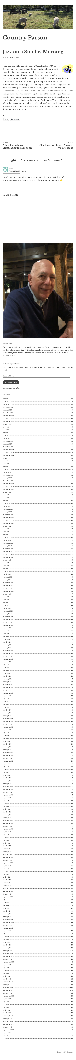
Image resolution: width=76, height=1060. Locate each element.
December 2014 (8, 786)
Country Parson (25, 37)
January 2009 (7, 985)
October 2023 (7, 486)
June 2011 (6, 902)
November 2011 (8, 891)
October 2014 (7, 792)
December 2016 (8, 718)
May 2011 (6, 905)
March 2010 (7, 945)
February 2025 (8, 441)
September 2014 (8, 795)
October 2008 (7, 993)
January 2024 (7, 478)
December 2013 (8, 820)
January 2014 (7, 817)
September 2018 (8, 659)
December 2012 (8, 854)
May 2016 (6, 738)
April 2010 (6, 942)
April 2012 (6, 877)
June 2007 (6, 1038)
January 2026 (7, 410)
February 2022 (8, 543)
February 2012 (7, 883)
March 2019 (7, 642)
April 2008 (6, 1010)
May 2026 (6, 399)
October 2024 (7, 452)
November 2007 (8, 1024)
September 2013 (8, 829)
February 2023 (8, 509)
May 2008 (6, 1007)
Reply (24, 171)
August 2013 (7, 832)
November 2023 (8, 483)
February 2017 (7, 713)
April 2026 (6, 401)
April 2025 (6, 435)
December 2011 (8, 888)
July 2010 (6, 934)
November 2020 (8, 585)
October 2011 (7, 894)
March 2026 (7, 404)
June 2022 (6, 532)
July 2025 (6, 427)
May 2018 (6, 670)
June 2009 (6, 970)
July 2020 (6, 597)
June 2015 (6, 769)
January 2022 (7, 546)
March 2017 (6, 710)
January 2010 (7, 951)
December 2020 (8, 583)
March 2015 (7, 778)
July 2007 (6, 1035)
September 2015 (8, 761)
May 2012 (6, 874)
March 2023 (7, 506)
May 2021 (6, 568)
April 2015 (6, 775)
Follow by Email (10, 382)
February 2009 (8, 982)
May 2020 (6, 602)
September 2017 (8, 693)
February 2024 (8, 475)
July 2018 (6, 665)
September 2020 (8, 591)
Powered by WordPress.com (65, 1052)
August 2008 (7, 999)
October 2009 (7, 959)
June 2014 (6, 803)
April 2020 (6, 605)
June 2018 (6, 667)
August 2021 (7, 560)
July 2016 (6, 733)
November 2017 (8, 687)
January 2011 (7, 917)
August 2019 (7, 628)
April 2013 (6, 843)
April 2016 (6, 741)
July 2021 (6, 563)
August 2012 (7, 866)
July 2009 (6, 967)
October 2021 (7, 554)
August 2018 (7, 662)
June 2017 (6, 701)
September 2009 (8, 962)
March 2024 (7, 472)
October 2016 (7, 724)
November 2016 (8, 721)
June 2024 (6, 464)
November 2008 (8, 990)
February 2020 (8, 611)
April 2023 (6, 503)
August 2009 (7, 965)
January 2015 (7, 784)
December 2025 (8, 413)
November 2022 (8, 517)
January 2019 (7, 648)
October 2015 (7, 758)
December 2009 (8, 953)
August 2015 (7, 764)
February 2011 (7, 914)
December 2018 (8, 650)
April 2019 (6, 639)
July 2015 (6, 767)
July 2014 (6, 800)
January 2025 (7, 444)
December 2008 (8, 987)
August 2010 (7, 931)
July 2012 (6, 868)
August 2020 (7, 594)
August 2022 (7, 526)
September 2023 (8, 489)
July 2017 (6, 699)
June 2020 (6, 600)
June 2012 (6, 871)
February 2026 (8, 407)
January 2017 (7, 716)
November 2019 (8, 619)
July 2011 (6, 900)
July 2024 (6, 461)
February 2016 (7, 747)
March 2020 (7, 608)
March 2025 (7, 438)
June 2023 (6, 498)
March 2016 (7, 744)
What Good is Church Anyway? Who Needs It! (55, 145)
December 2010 (8, 919)
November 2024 (8, 450)
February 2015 (7, 781)
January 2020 (7, 614)
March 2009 (7, 979)
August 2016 (7, 730)
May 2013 (6, 840)
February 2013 (7, 849)
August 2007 (7, 1033)
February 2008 (8, 1016)
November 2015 (8, 755)
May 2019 (6, 636)
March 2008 (7, 1013)
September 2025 (8, 421)
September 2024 (8, 455)
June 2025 (6, 430)
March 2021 (7, 574)
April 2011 (6, 908)
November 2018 (8, 653)
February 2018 (7, 679)
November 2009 (8, 956)
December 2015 (8, 752)
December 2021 (8, 549)
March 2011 (6, 911)
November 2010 (8, 922)
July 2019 (6, 631)
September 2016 (8, 727)
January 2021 (7, 580)
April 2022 (6, 537)
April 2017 (6, 707)
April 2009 (6, 976)
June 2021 (6, 566)
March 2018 (7, 676)
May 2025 (6, 433)
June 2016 (6, 735)
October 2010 (7, 925)
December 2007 (8, 1021)
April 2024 (6, 469)
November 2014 (8, 789)
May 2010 (6, 939)
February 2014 (7, 815)
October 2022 (7, 520)
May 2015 (6, 772)
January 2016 (7, 750)
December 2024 (8, 447)
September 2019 (8, 625)
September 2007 (8, 1030)
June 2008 (6, 1004)
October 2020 (7, 588)
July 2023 (6, 495)
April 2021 (6, 571)
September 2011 (8, 897)
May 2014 (6, 806)
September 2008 (8, 996)
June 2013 (6, 837)
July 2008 (6, 1002)
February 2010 (8, 948)
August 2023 (7, 492)
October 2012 (7, 860)
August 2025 (7, 424)
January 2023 (7, 512)
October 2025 (7, 418)
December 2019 (8, 617)
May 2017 (6, 704)
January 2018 (7, 682)
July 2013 (6, 834)
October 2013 (7, 826)
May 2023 (6, 500)
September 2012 (8, 863)
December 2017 (8, 684)
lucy (11, 169)
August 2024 (7, 458)
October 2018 (7, 656)
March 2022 (7, 540)
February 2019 (7, 645)
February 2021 (7, 577)
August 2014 (7, 798)
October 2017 (7, 690)
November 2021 (8, 551)
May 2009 (6, 973)
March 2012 (7, 880)
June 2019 (6, 634)
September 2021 (8, 557)
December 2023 (8, 481)
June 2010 (6, 936)
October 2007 (7, 1027)
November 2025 (8, 415)
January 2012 (7, 885)
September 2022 (8, 523)
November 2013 (8, 823)
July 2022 (6, 529)
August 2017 (7, 696)
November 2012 (8, 857)
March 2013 (7, 846)
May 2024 (6, 467)
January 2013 (7, 851)
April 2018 (6, 673)
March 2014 (7, 812)
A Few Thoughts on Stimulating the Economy (17, 145)
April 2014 (6, 809)
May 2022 (6, 534)
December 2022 (8, 515)
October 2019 (7, 622)
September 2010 (8, 928)
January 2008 (7, 1019)
